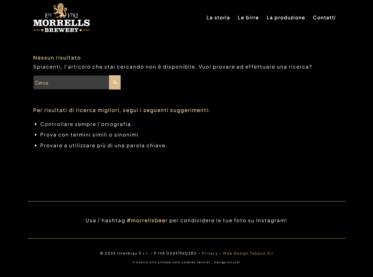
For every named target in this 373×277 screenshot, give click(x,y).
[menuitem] (218, 17)
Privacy (210, 253)
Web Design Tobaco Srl (248, 253)
